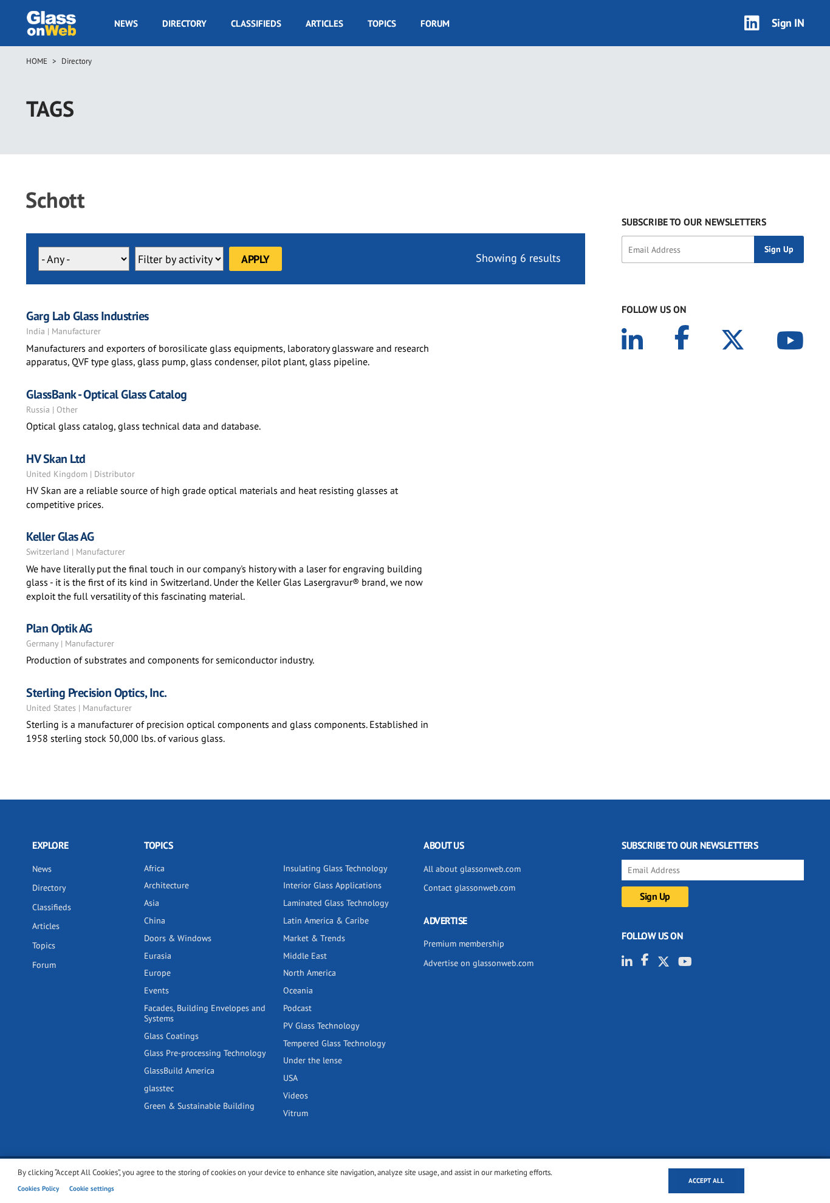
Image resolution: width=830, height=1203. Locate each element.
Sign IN (788, 23)
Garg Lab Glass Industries (87, 316)
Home (36, 61)
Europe (157, 972)
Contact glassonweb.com (469, 887)
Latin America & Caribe (326, 920)
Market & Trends (314, 938)
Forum (435, 23)
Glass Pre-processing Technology (205, 1052)
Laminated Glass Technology (336, 902)
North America (309, 972)
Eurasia (157, 955)
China (154, 920)
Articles (324, 23)
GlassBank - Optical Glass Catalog (106, 394)
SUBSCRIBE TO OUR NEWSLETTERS (694, 222)
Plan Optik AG (59, 628)
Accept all (706, 1180)
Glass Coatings (171, 1035)
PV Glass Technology (321, 1025)
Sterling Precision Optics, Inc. (96, 692)
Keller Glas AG (60, 536)
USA (290, 1077)
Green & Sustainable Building (199, 1105)
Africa (154, 868)
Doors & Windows (177, 938)
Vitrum (295, 1113)
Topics (382, 23)
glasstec (159, 1088)
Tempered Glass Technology (334, 1043)
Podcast (297, 1007)
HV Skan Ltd (56, 458)
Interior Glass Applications (332, 885)
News (126, 23)
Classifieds (256, 23)
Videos (295, 1095)
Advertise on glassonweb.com (478, 963)
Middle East (305, 955)
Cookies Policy (38, 1188)
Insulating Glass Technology (335, 868)
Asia (151, 902)
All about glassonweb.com (472, 868)
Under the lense (312, 1060)
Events (156, 990)
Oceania (298, 990)
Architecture (166, 885)
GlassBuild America (179, 1070)
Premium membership (464, 943)
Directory (184, 23)
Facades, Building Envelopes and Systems (205, 1013)
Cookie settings (91, 1188)
